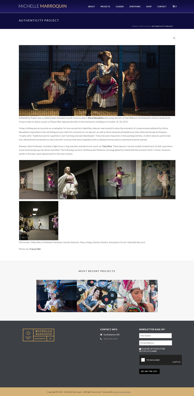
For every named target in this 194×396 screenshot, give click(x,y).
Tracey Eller (35, 249)
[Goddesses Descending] (56, 291)
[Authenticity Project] (97, 80)
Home (134, 26)
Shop (149, 6)
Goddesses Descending (56, 308)
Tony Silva (107, 146)
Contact (161, 6)
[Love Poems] (97, 291)
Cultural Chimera (137, 308)
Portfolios (144, 26)
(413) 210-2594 (110, 339)
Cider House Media (122, 392)
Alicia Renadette (96, 117)
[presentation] (160, 360)
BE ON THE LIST (149, 371)
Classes (120, 6)
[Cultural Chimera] (137, 291)
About (91, 6)
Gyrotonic (135, 6)
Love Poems (97, 308)
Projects (105, 6)
